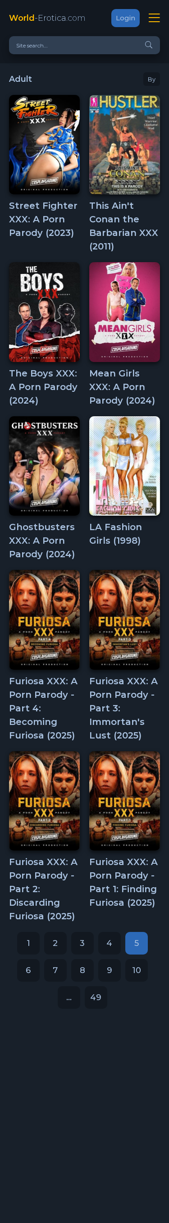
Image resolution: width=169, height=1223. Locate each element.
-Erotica (47, 18)
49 (95, 997)
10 (136, 970)
